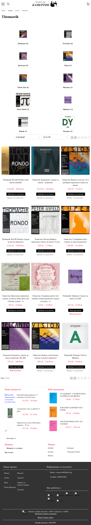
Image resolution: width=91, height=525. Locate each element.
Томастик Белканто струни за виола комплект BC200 (15, 356)
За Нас (6, 478)
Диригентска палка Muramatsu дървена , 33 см (28, 424)
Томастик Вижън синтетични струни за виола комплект (45, 356)
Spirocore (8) (23, 65)
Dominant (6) (23, 43)
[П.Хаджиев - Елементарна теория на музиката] (53, 398)
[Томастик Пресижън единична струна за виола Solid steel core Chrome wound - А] (15, 277)
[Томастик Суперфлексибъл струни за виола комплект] (75, 220)
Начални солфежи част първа (71, 409)
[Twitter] (55, 482)
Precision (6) (68, 43)
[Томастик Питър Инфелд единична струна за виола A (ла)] (45, 220)
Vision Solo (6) (23, 87)
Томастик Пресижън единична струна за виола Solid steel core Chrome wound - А (15, 298)
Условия (20, 490)
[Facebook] (50, 482)
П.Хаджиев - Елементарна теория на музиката (73, 395)
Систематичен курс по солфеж (71, 423)
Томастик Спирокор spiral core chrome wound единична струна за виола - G (45, 298)
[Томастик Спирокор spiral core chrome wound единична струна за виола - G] (45, 277)
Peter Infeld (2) (23, 109)
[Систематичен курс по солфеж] (53, 425)
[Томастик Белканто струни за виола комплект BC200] (15, 336)
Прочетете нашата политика (46, 514)
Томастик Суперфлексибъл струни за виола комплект (75, 240)
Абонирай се (11, 438)
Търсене (20, 478)
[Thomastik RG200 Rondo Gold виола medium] (15, 161)
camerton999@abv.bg (64, 472)
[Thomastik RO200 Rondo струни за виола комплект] (15, 220)
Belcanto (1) (68, 87)
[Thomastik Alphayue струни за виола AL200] (75, 277)
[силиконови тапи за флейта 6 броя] (10, 413)
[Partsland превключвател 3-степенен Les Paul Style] (10, 399)
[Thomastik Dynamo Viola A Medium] (75, 336)
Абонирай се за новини (14, 448)
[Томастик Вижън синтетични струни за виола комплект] (45, 336)
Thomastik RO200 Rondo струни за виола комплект (16, 240)
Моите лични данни (45, 517)
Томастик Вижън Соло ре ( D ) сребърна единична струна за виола (75, 182)
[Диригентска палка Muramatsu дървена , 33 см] (10, 427)
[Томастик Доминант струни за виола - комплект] (45, 161)
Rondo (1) (23, 131)
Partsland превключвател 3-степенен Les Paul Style (27, 396)
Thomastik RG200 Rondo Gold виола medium (15, 181)
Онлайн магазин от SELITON (45, 523)
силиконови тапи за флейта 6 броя (28, 410)
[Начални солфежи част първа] (53, 412)
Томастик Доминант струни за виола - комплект (45, 181)
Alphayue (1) (68, 109)
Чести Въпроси (10, 487)
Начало (6, 473)
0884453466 (61, 477)
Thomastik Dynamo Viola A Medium (75, 356)
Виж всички (9, 452)
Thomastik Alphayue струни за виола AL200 (75, 297)
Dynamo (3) (68, 131)
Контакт (20, 473)
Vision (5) (68, 65)
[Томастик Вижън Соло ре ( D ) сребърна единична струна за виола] (75, 161)
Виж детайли (75, 310)
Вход (6, 482)
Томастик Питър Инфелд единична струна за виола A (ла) (45, 240)
